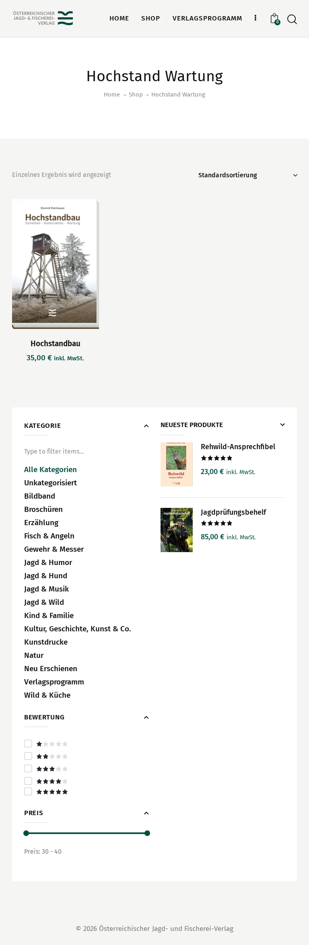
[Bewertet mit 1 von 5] (86, 743)
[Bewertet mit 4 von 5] (86, 781)
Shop (136, 94)
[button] (33, 264)
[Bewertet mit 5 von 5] (86, 791)
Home (112, 94)
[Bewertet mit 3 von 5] (86, 768)
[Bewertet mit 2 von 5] (86, 756)
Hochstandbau (55, 343)
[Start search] (292, 19)
